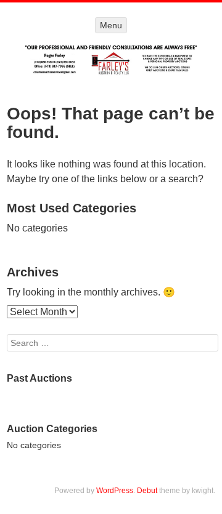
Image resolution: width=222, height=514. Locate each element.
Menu (111, 25)
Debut (147, 490)
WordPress (114, 490)
